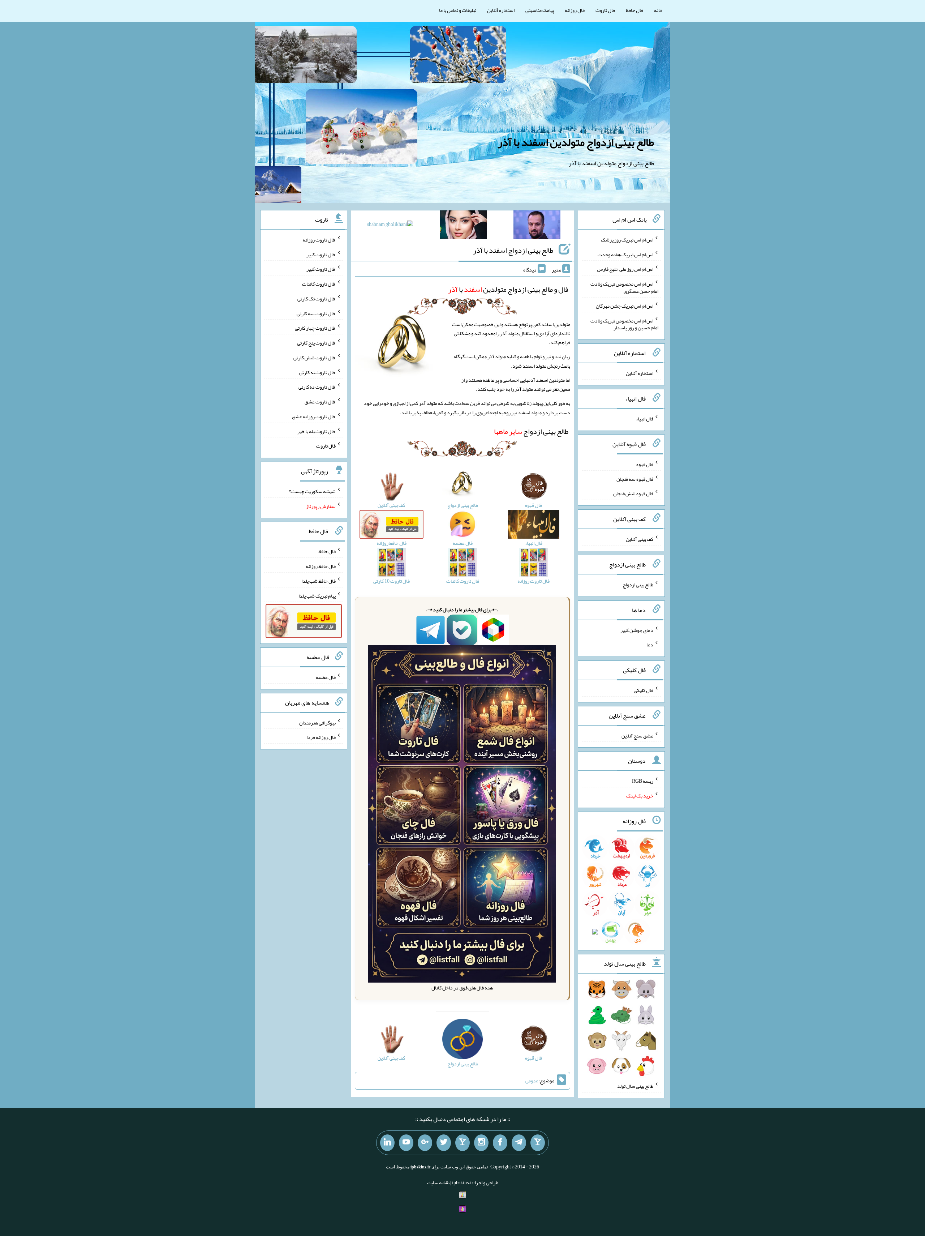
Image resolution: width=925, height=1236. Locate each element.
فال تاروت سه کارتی (316, 313)
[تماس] (462, 1142)
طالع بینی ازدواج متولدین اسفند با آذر (576, 142)
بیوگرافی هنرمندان (317, 722)
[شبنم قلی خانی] (390, 226)
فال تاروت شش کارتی (314, 357)
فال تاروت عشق (320, 402)
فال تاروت (605, 10)
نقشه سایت (438, 1182)
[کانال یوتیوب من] (406, 1142)
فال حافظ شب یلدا (318, 581)
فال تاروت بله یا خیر (316, 431)
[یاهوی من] (537, 1142)
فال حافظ (634, 10)
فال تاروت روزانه (319, 240)
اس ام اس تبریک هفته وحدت (625, 254)
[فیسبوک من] (500, 1142)
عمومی (531, 1080)
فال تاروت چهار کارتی (315, 328)
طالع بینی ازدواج (531, 431)
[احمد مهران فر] (536, 226)
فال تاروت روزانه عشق (314, 416)
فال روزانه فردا (321, 737)
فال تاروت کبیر (321, 254)
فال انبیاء (644, 419)
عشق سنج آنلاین (637, 735)
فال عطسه (326, 677)
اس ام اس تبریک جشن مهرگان (624, 306)
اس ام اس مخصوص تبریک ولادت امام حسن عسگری (624, 287)
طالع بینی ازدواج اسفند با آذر (513, 250)
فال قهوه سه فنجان (634, 479)
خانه (658, 10)
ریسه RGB (642, 781)
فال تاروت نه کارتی (317, 372)
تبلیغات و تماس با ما (457, 10)
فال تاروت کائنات (319, 284)
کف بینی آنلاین (639, 539)
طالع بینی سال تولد (635, 1086)
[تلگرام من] (519, 1142)
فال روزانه (575, 10)
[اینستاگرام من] (481, 1142)
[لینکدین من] (387, 1142)
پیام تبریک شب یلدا (317, 595)
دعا (649, 645)
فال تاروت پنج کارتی (316, 343)
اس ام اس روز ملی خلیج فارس (625, 269)
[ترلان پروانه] (463, 226)
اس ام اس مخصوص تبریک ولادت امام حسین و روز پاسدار (624, 324)
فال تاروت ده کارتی (317, 387)
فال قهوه (644, 464)
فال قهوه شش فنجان (633, 493)
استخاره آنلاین (501, 10)
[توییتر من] (443, 1142)
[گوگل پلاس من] (425, 1142)
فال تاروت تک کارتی (316, 299)
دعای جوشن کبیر (636, 630)
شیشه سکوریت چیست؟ (312, 491)
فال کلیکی (643, 690)
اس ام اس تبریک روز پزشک (627, 240)
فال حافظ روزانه (321, 566)
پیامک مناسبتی (539, 10)
